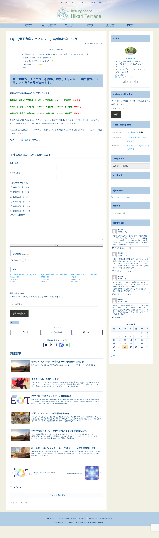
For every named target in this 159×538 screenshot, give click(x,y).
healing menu (63, 518)
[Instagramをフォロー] (61, 345)
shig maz (130, 58)
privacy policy (106, 518)
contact (83, 518)
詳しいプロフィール (123, 77)
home (51, 518)
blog (74, 518)
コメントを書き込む (56, 495)
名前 (14, 163)
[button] (87, 332)
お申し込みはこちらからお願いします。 (39, 58)
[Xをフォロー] (51, 345)
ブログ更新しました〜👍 (32, 64)
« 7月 (113, 356)
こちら (26, 140)
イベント (15, 322)
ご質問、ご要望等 (17, 215)
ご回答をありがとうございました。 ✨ (39, 61)
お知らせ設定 (19, 313)
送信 (56, 245)
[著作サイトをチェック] (45, 345)
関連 (25, 68)
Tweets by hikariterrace (120, 197)
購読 (116, 114)
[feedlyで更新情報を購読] (67, 345)
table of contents (53, 50)
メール (15, 173)
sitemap (94, 518)
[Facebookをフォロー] (56, 345)
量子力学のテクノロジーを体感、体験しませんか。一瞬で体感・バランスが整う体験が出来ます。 (57, 54)
